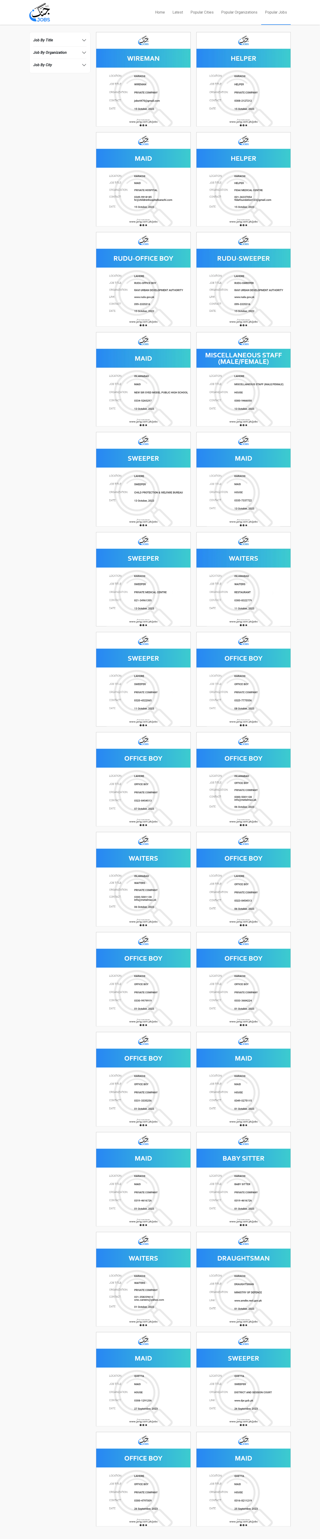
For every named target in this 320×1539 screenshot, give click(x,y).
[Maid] (143, 179)
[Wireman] (143, 79)
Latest (177, 12)
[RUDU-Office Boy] (143, 279)
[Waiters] (243, 579)
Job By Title (43, 40)
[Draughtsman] (243, 1279)
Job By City (42, 65)
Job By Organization (50, 52)
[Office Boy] (243, 679)
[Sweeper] (143, 479)
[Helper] (243, 79)
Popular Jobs (276, 12)
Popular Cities (202, 12)
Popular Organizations (239, 12)
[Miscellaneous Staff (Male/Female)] (243, 379)
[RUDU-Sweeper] (243, 279)
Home (160, 12)
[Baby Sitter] (243, 1178)
